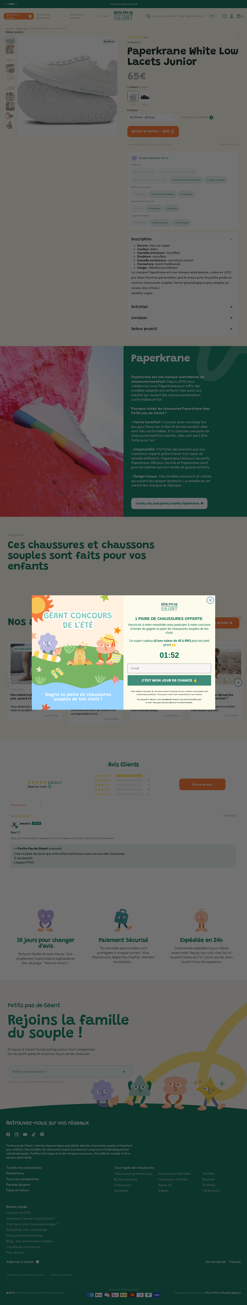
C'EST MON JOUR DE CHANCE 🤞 (169, 680)
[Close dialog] (210, 600)
